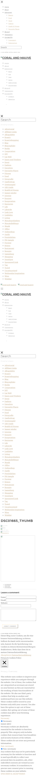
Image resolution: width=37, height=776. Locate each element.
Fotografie (9, 179)
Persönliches (10, 237)
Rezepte (8, 251)
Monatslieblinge (12, 223)
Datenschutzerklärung (21, 655)
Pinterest (8, 587)
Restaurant (9, 248)
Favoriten (9, 168)
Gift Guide (9, 187)
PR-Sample (9, 240)
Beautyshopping (12, 140)
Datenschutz (12, 43)
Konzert (8, 198)
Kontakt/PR (8, 37)
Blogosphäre (10, 146)
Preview (8, 243)
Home (7, 7)
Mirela (3, 527)
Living (7, 218)
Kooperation (10, 201)
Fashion (10, 23)
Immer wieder (11, 193)
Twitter (7, 586)
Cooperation (10, 151)
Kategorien (8, 12)
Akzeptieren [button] (6, 655)
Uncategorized (11, 271)
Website (4, 603)
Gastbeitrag (10, 182)
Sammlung (9, 254)
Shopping (9, 257)
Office (7, 229)
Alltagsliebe (10, 135)
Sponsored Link (11, 262)
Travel (10, 21)
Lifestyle (8, 209)
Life (6, 207)
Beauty (10, 15)
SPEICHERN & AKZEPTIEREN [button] (13, 774)
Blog (6, 143)
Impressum (12, 40)
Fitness (8, 173)
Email (3, 600)
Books (7, 148)
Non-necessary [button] (7, 746)
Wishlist (8, 279)
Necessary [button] (5, 718)
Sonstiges (9, 259)
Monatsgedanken (12, 221)
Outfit (7, 234)
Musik (7, 226)
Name (3, 597)
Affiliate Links (11, 132)
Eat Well (8, 157)
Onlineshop (10, 232)
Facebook (8, 584)
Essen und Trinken (13, 160)
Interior (8, 196)
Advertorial (9, 129)
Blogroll (7, 32)
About (7, 10)
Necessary (7, 721)
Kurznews (9, 204)
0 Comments (5, 533)
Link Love (9, 212)
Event (7, 162)
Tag (6, 265)
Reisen (7, 246)
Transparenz (9, 35)
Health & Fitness (13, 26)
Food (10, 18)
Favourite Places (13, 29)
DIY (6, 154)
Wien (7, 276)
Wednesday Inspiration (14, 273)
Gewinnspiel (10, 184)
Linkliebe (9, 215)
